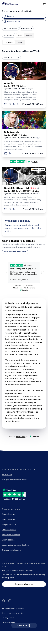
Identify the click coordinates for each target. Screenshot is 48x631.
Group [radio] (29, 35)
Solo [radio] (20, 35)
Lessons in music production (15, 545)
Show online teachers (15, 251)
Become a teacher (24, 584)
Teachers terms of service (13, 613)
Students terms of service (13, 608)
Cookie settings (8, 622)
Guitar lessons (8, 514)
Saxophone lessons (11, 534)
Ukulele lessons (9, 529)
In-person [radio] (9, 42)
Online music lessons (11, 550)
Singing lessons (9, 524)
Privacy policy (8, 618)
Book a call (7, 474)
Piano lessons (8, 519)
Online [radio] (19, 42)
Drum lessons (8, 539)
